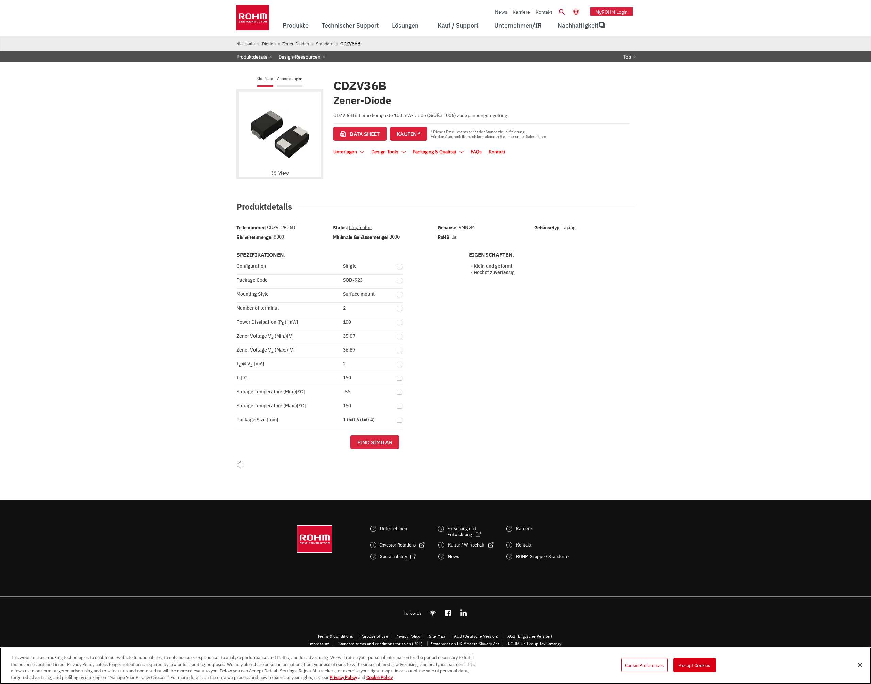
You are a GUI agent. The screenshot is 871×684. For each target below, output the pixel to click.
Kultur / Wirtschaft (466, 545)
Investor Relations (398, 545)
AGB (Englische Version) (529, 636)
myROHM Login (611, 11)
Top (627, 56)
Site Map (437, 636)
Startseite (245, 43)
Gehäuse (265, 78)
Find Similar (374, 442)
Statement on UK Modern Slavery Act (465, 643)
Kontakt (544, 11)
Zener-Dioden (295, 43)
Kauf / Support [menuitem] (458, 25)
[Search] (562, 10)
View (283, 172)
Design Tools (385, 151)
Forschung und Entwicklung (461, 531)
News (501, 11)
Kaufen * (409, 133)
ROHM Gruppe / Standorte (542, 556)
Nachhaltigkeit (578, 25)
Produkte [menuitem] (296, 25)
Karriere (521, 11)
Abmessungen (289, 78)
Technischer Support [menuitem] (350, 25)
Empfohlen (360, 227)
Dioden (269, 43)
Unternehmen (393, 528)
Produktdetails (251, 56)
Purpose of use (374, 636)
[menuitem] (578, 25)
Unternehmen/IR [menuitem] (518, 25)
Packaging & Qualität (435, 151)
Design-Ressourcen (300, 56)
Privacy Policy (407, 636)
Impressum (318, 643)
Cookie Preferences (644, 665)
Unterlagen (345, 151)
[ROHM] (252, 20)
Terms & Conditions (335, 636)
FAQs (476, 151)
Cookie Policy (379, 677)
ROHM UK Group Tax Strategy (534, 643)
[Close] (860, 664)
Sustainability (393, 556)
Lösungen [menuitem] (405, 25)
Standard (324, 43)
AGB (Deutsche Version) (476, 636)
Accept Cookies (694, 665)
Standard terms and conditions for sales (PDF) (380, 643)
